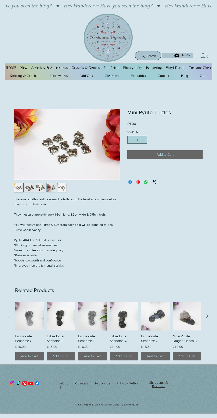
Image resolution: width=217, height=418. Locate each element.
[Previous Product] (9, 316)
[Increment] (143, 140)
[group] (108, 331)
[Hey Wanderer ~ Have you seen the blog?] (108, 6)
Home (18, 94)
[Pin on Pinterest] (138, 182)
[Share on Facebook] (130, 182)
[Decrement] (130, 140)
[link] (206, 55)
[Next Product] (207, 316)
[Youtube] (30, 384)
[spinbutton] (137, 140)
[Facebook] (37, 384)
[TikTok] (18, 384)
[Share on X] (154, 182)
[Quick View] (29, 316)
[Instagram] (12, 384)
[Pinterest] (24, 384)
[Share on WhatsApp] (146, 182)
